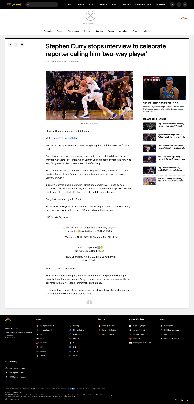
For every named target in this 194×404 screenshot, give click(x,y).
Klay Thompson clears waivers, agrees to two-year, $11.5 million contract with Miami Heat (171, 125)
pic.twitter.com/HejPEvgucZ (89, 251)
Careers (14, 389)
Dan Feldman (52, 61)
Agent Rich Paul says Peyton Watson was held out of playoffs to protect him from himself (171, 136)
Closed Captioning (23, 389)
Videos (147, 31)
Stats (135, 31)
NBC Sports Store (39, 389)
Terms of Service (100, 389)
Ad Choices (56, 389)
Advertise (8, 389)
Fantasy (99, 31)
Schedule (48, 31)
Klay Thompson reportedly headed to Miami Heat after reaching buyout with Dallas (169, 169)
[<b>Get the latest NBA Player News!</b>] (164, 88)
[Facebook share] (10, 44)
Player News (73, 31)
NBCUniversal (17, 392)
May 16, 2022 (110, 237)
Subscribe (10, 337)
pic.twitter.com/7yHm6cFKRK (96, 231)
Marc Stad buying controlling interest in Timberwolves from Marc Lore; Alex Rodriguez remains (170, 179)
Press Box (49, 389)
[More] (172, 4)
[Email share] (22, 44)
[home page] (14, 4)
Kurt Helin (161, 129)
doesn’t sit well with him (65, 138)
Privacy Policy (65, 389)
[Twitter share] (16, 44)
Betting (111, 31)
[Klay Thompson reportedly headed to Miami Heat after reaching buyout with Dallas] (149, 170)
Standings (123, 31)
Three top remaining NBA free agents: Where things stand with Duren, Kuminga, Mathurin (171, 147)
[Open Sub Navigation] (73, 4)
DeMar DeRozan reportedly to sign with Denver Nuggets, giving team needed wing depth (172, 158)
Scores (60, 31)
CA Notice (91, 389)
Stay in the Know (11, 329)
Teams (87, 31)
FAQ (32, 389)
